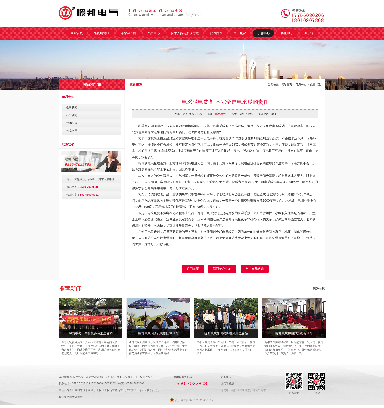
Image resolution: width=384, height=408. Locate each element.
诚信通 (309, 33)
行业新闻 (71, 115)
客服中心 (287, 33)
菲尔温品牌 (128, 33)
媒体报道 (315, 84)
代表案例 (216, 33)
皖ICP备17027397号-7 (123, 376)
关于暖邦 (240, 33)
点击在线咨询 (254, 269)
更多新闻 (319, 288)
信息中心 (263, 33)
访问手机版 (227, 383)
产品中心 (153, 33)
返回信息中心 (222, 269)
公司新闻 (71, 107)
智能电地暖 (102, 33)
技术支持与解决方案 (185, 33)
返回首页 (193, 269)
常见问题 (71, 130)
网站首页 (76, 33)
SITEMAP (146, 376)
